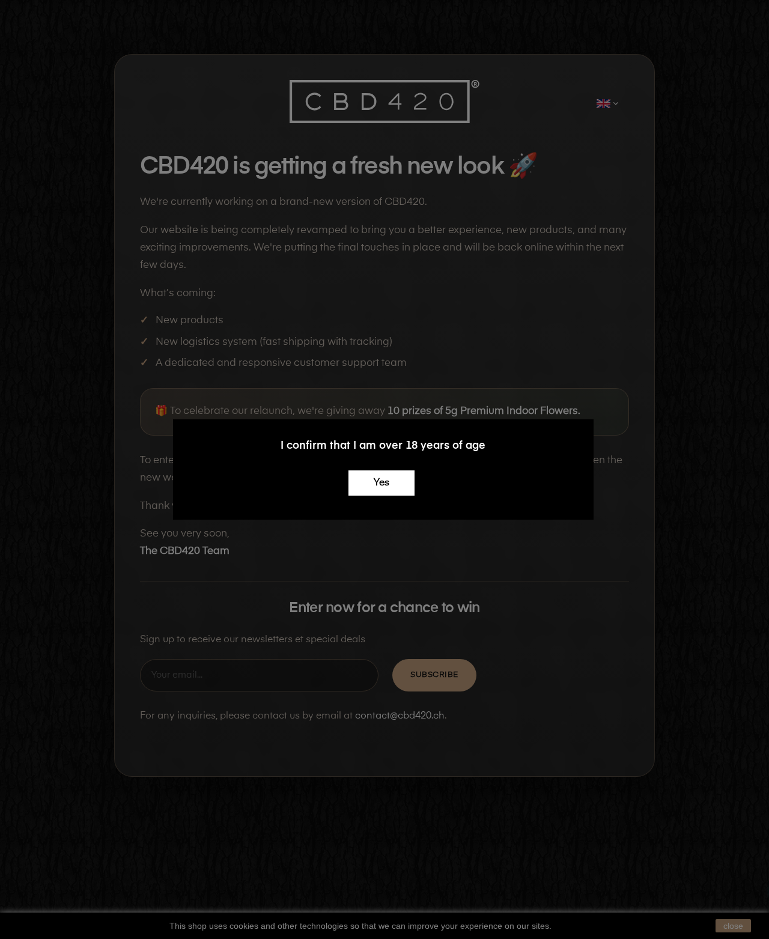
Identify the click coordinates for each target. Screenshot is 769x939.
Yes (381, 483)
